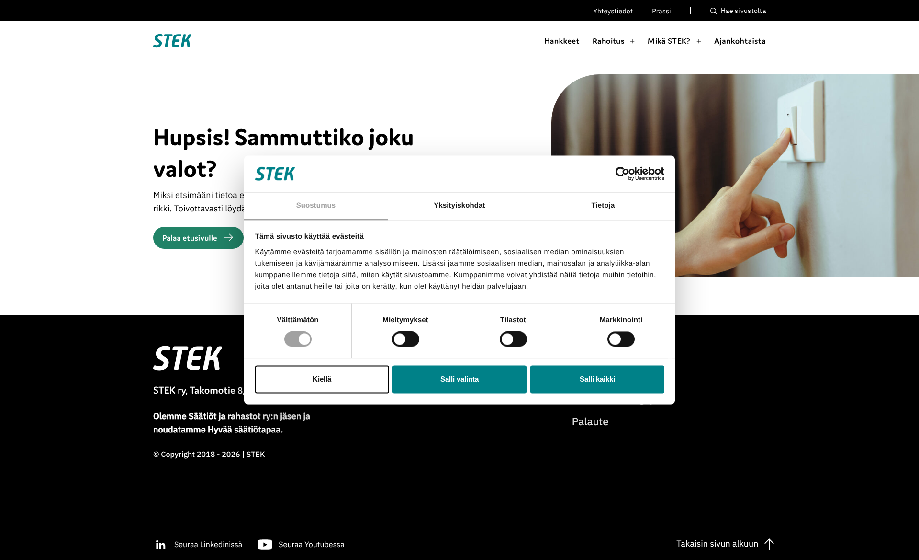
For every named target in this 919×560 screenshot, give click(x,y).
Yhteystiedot (613, 11)
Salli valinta (459, 379)
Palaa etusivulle (189, 238)
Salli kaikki (597, 379)
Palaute (590, 422)
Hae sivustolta (742, 10)
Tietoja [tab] (603, 205)
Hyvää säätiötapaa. (245, 429)
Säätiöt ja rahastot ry (229, 415)
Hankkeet (562, 40)
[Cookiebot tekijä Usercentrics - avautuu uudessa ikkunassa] (622, 174)
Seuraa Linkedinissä (208, 544)
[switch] (405, 339)
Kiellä (322, 379)
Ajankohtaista (740, 40)
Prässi (661, 11)
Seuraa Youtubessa (311, 544)
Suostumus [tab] (316, 205)
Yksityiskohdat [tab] (459, 205)
